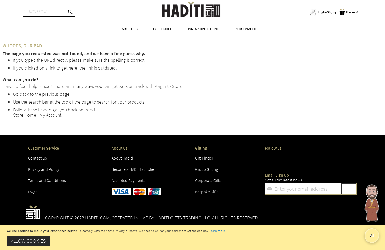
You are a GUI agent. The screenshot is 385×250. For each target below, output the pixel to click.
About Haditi (122, 158)
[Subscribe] (348, 188)
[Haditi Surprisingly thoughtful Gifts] (191, 10)
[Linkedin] (307, 159)
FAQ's (32, 191)
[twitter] (282, 159)
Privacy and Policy (43, 169)
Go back (21, 94)
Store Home (24, 115)
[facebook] (270, 159)
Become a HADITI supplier (134, 169)
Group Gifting (206, 169)
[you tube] (320, 159)
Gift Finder (204, 158)
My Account (51, 115)
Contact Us (37, 158)
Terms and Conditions (47, 180)
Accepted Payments (128, 180)
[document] (193, 237)
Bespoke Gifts (206, 191)
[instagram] (295, 159)
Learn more (217, 231)
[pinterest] (333, 159)
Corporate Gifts (208, 180)
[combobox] (49, 12)
